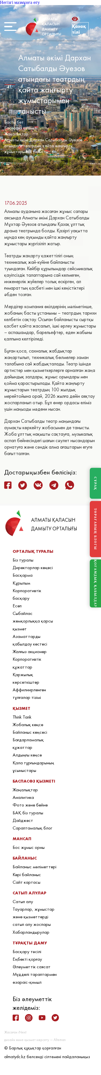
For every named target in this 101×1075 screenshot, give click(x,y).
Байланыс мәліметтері (34, 866)
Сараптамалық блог (32, 828)
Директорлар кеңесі (33, 567)
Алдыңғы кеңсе (27, 755)
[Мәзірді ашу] (10, 26)
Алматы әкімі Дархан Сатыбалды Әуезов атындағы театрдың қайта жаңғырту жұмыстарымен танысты (43, 145)
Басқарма (23, 575)
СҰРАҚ (95, 483)
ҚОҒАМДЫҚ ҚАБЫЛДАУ (95, 583)
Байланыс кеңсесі (30, 732)
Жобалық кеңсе (28, 724)
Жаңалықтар (16, 134)
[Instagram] (29, 1018)
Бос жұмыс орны (29, 847)
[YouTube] (42, 1017)
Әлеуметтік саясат (31, 966)
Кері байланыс (27, 874)
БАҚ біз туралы (28, 813)
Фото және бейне (30, 805)
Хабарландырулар (31, 932)
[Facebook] (16, 1018)
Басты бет (14, 122)
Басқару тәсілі (27, 951)
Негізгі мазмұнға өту (20, 2)
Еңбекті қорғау (27, 959)
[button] (76, 19)
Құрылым (21, 583)
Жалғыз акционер (30, 651)
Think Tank (22, 717)
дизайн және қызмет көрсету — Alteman (35, 1039)
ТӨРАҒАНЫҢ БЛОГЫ (95, 529)
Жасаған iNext (15, 1032)
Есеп (17, 606)
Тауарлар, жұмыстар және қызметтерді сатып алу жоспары (33, 916)
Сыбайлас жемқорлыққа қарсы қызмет (33, 620)
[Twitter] (55, 1017)
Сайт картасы (26, 882)
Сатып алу (23, 901)
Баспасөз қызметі (20, 128)
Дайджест (23, 820)
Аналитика (23, 797)
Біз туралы (23, 560)
